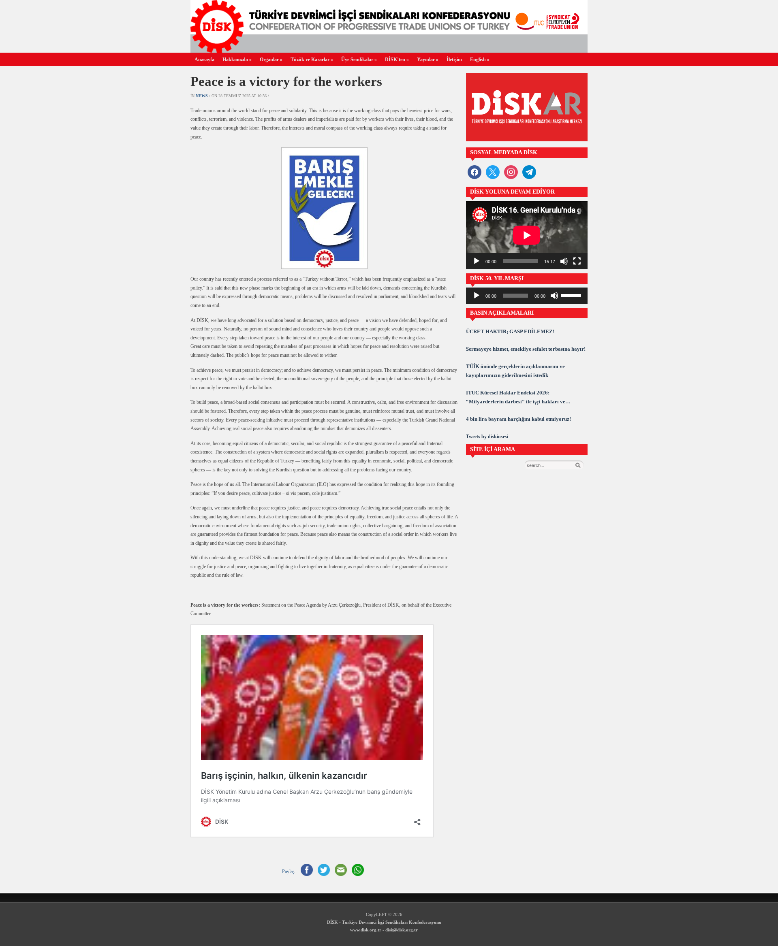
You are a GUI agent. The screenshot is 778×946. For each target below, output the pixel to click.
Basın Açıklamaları (502, 313)
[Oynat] (476, 261)
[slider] (572, 295)
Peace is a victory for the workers (286, 81)
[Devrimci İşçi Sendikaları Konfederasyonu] (389, 50)
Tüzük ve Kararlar (312, 59)
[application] (527, 235)
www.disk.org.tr (365, 929)
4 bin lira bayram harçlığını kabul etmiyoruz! (518, 419)
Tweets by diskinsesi (487, 436)
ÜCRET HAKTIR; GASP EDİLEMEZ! (510, 331)
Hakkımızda (237, 59)
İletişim (454, 59)
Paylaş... (290, 871)
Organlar (271, 59)
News (202, 96)
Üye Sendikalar (359, 59)
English (479, 59)
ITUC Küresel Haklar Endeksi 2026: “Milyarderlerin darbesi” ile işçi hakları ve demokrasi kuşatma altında (515, 398)
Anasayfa (204, 59)
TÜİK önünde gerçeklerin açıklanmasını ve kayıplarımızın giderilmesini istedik (515, 370)
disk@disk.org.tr (401, 929)
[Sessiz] (564, 261)
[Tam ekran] (577, 261)
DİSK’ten (397, 59)
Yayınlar (427, 59)
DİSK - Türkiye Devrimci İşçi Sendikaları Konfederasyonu (384, 922)
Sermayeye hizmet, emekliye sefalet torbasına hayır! (526, 349)
